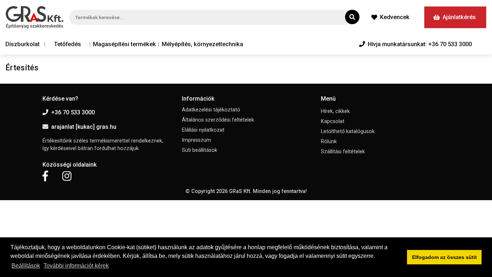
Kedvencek (395, 17)
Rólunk (329, 141)
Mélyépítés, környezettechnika (202, 44)
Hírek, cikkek (335, 111)
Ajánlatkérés (459, 17)
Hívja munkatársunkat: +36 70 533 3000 (420, 44)
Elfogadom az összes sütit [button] (444, 257)
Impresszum (196, 140)
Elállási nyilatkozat (203, 130)
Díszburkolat (22, 44)
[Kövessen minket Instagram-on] (67, 176)
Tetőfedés (67, 44)
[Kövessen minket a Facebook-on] (45, 176)
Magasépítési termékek (124, 44)
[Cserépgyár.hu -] (34, 17)
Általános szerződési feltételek (218, 120)
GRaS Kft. (240, 191)
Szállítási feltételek (343, 152)
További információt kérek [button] (76, 266)
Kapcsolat (332, 121)
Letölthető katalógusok (348, 131)
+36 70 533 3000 (73, 112)
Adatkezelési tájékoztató (211, 110)
